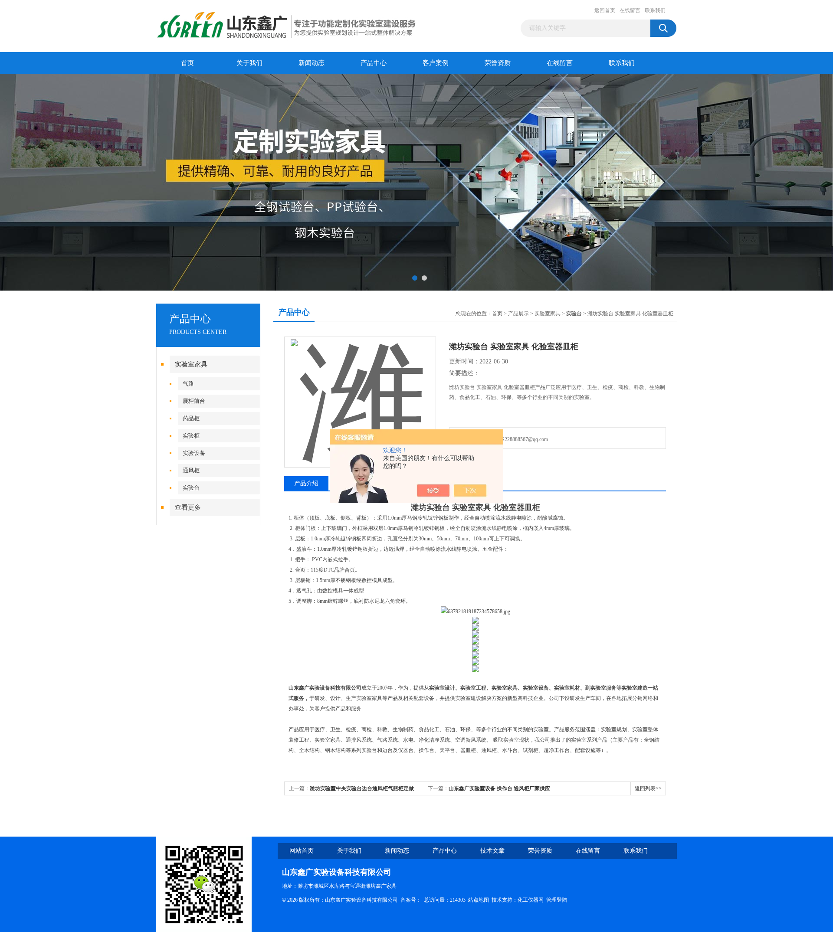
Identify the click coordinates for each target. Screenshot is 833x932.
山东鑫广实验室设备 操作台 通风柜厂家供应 (499, 788)
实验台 (191, 487)
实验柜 (191, 435)
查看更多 (188, 507)
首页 (187, 62)
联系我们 (655, 10)
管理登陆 (556, 900)
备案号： (410, 900)
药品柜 (191, 418)
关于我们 (249, 62)
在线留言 (630, 10)
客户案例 (436, 62)
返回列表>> (648, 788)
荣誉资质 (498, 62)
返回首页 (604, 10)
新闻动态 (311, 62)
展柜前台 (194, 401)
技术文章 (492, 850)
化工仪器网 (531, 900)
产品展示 (518, 314)
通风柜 (191, 470)
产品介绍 (306, 483)
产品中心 (374, 62)
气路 (188, 383)
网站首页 (301, 850)
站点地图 (478, 900)
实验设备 (194, 453)
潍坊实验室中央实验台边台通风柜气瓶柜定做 (362, 788)
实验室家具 (191, 364)
